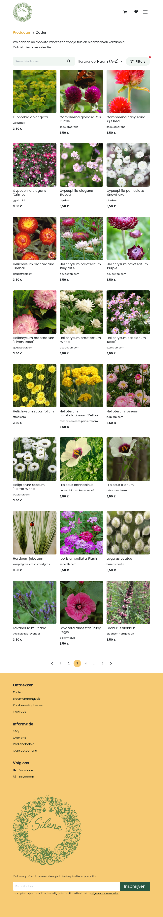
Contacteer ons (25, 750)
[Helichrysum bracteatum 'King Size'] (81, 238)
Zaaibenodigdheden (28, 705)
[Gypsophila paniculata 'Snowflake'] (128, 165)
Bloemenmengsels (27, 699)
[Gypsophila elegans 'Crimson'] (34, 165)
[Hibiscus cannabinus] (81, 459)
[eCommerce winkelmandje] (125, 11)
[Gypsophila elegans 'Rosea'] (81, 165)
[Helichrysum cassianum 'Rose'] (128, 312)
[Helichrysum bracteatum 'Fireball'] (34, 238)
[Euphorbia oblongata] (34, 91)
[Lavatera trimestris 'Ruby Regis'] (81, 602)
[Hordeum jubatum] (34, 532)
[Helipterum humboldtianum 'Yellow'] (81, 385)
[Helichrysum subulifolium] (34, 385)
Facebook (26, 770)
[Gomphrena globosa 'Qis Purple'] (81, 91)
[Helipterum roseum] (128, 385)
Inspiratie (19, 711)
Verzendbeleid (23, 744)
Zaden (17, 692)
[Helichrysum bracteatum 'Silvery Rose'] (34, 312)
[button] (100, 61)
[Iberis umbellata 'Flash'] (81, 532)
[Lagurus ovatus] (128, 532)
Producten (22, 32)
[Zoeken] (68, 61)
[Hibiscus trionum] (128, 459)
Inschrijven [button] (135, 886)
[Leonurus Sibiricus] (128, 602)
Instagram (26, 776)
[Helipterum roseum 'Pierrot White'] (34, 459)
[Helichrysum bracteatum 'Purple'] (128, 238)
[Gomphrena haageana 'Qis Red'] (128, 91)
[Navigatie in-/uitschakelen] (145, 12)
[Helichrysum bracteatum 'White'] (81, 312)
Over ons (19, 738)
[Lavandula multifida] (34, 602)
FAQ (16, 731)
